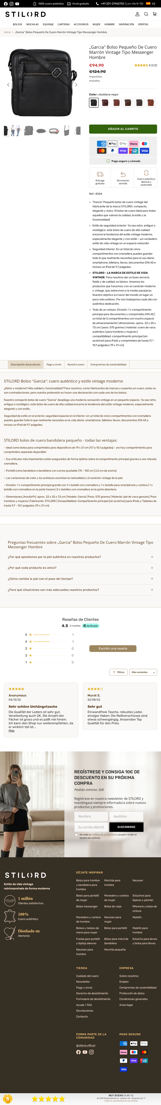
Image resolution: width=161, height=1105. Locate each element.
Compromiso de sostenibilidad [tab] (108, 364)
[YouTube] (17, 4)
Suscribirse (126, 827)
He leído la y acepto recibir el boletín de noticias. (108, 836)
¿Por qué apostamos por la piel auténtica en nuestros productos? (54, 557)
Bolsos (17, 24)
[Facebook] (6, 4)
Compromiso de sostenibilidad (137, 987)
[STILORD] (25, 14)
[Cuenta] (137, 14)
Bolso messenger (87, 906)
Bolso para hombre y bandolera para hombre (88, 885)
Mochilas (32, 24)
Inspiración (126, 24)
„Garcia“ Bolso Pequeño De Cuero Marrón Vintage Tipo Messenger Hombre (61, 32)
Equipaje (48, 24)
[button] (141, 65)
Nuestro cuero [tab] (76, 364)
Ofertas (143, 24)
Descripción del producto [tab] (25, 364)
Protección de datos (132, 993)
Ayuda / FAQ (84, 1005)
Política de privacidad (104, 834)
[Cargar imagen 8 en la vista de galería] (42, 82)
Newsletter (83, 981)
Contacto (82, 1016)
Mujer (96, 24)
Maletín (137, 917)
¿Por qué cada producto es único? (32, 568)
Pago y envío (84, 987)
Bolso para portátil (115, 928)
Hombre (109, 24)
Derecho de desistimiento (92, 993)
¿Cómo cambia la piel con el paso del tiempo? (40, 579)
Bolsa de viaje (113, 906)
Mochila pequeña (115, 949)
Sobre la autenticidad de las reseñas (121, 1101)
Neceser (138, 880)
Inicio (7, 32)
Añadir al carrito (123, 129)
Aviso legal (126, 1005)
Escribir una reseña (113, 648)
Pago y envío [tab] (54, 364)
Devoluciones (84, 1010)
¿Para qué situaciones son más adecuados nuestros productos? (53, 590)
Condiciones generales (133, 999)
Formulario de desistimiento (93, 999)
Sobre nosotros (128, 976)
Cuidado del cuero (87, 976)
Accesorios (81, 24)
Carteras (64, 24)
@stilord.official (85, 1045)
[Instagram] (11, 4)
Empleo (124, 981)
